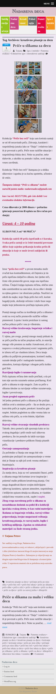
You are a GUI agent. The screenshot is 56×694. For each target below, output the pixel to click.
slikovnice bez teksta (11, 654)
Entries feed (9, 671)
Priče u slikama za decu (32, 46)
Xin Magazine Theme (28, 691)
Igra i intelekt (50, 23)
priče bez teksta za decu (12, 648)
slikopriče (43, 590)
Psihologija (32, 21)
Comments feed (10, 676)
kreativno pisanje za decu (17, 582)
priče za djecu (10, 590)
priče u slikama (32, 587)
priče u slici (18, 587)
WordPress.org (10, 681)
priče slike (6, 587)
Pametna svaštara (41, 25)
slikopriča (47, 651)
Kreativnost (23, 21)
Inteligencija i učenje (5, 25)
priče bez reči (14, 585)
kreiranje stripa (15, 643)
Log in (7, 666)
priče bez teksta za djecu (35, 648)
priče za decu (47, 587)
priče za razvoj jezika (27, 590)
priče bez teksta (29, 585)
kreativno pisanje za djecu (29, 640)
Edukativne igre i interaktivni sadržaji (27, 53)
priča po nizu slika (32, 643)
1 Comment (38, 654)
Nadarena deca (28, 11)
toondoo (26, 654)
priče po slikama (45, 585)
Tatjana (18, 51)
